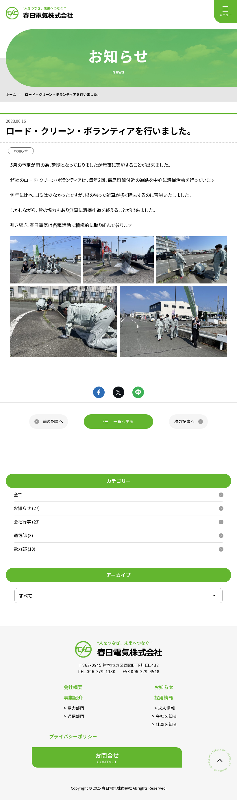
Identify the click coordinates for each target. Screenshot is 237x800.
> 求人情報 (164, 708)
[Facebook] (99, 392)
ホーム (11, 94)
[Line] (138, 392)
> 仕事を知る (164, 724)
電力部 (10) (24, 549)
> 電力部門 (74, 708)
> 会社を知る (164, 716)
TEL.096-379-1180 (96, 671)
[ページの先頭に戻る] (219, 760)
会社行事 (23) (27, 522)
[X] (118, 392)
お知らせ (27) (27, 508)
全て (18, 494)
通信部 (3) (23, 535)
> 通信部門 (74, 716)
